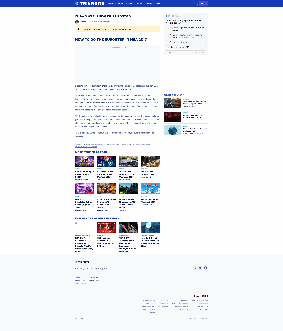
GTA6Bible (151, 312)
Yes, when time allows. (179, 42)
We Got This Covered (179, 303)
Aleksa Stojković (189, 106)
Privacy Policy (80, 283)
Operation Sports (181, 306)
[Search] (193, 3)
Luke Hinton (101, 180)
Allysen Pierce (146, 205)
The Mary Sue (202, 306)
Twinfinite (164, 300)
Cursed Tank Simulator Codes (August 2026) (127, 174)
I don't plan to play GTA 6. (180, 47)
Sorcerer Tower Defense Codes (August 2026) (105, 174)
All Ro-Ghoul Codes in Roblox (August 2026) (192, 116)
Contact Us (93, 277)
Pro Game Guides (148, 300)
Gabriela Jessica (81, 180)
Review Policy (94, 280)
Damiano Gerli (124, 180)
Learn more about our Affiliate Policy (86, 146)
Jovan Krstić (146, 177)
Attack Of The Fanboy (199, 300)
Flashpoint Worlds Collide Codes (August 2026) (194, 103)
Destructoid (203, 303)
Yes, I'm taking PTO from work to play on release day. (187, 28)
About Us (78, 277)
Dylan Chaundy (81, 210)
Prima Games (150, 303)
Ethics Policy (80, 280)
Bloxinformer (203, 309)
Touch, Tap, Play (148, 309)
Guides (129, 3)
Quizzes (149, 3)
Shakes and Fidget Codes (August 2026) (84, 174)
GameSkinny (163, 306)
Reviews (138, 3)
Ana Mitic (122, 210)
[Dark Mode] (197, 3)
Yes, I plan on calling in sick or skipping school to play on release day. (186, 36)
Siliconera (164, 303)
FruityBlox (184, 309)
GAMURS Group (203, 318)
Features (111, 3)
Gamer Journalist (148, 306)
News (120, 3)
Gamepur (184, 300)
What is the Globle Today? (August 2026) (195, 130)
